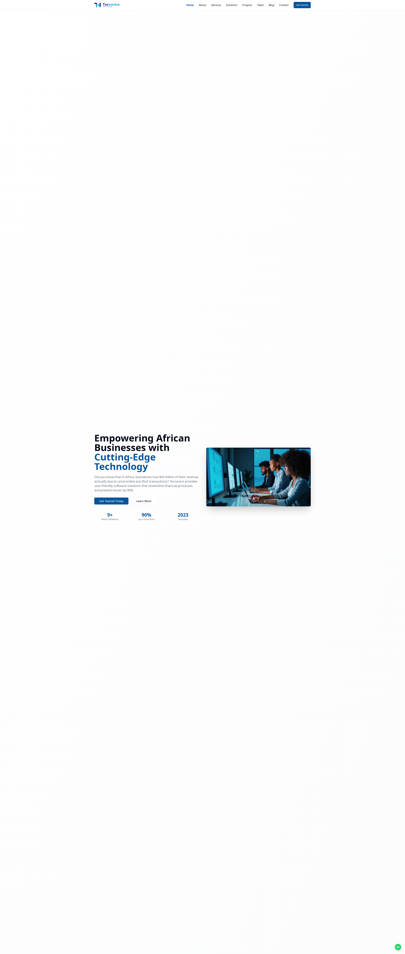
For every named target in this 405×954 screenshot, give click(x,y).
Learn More (143, 501)
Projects (247, 5)
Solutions (231, 5)
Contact (284, 5)
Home (190, 5)
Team (260, 5)
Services (216, 5)
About (202, 5)
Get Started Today (111, 501)
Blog (271, 5)
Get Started (302, 4)
